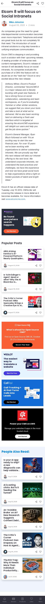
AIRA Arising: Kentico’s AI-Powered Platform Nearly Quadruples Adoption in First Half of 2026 (13, 257)
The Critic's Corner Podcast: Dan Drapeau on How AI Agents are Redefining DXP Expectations (12, 544)
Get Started (11, 231)
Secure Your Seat (22, 345)
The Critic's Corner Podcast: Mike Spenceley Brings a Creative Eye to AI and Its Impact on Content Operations (13, 305)
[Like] (42, 3)
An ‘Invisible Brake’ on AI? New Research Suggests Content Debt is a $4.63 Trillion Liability (12, 517)
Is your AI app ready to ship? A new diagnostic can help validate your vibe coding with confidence (12, 469)
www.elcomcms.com (15, 199)
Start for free (12, 373)
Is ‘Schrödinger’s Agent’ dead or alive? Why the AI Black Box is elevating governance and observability (12, 282)
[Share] (37, 3)
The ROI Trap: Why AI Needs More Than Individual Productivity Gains (11, 566)
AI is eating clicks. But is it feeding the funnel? (11, 488)
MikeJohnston (16, 22)
